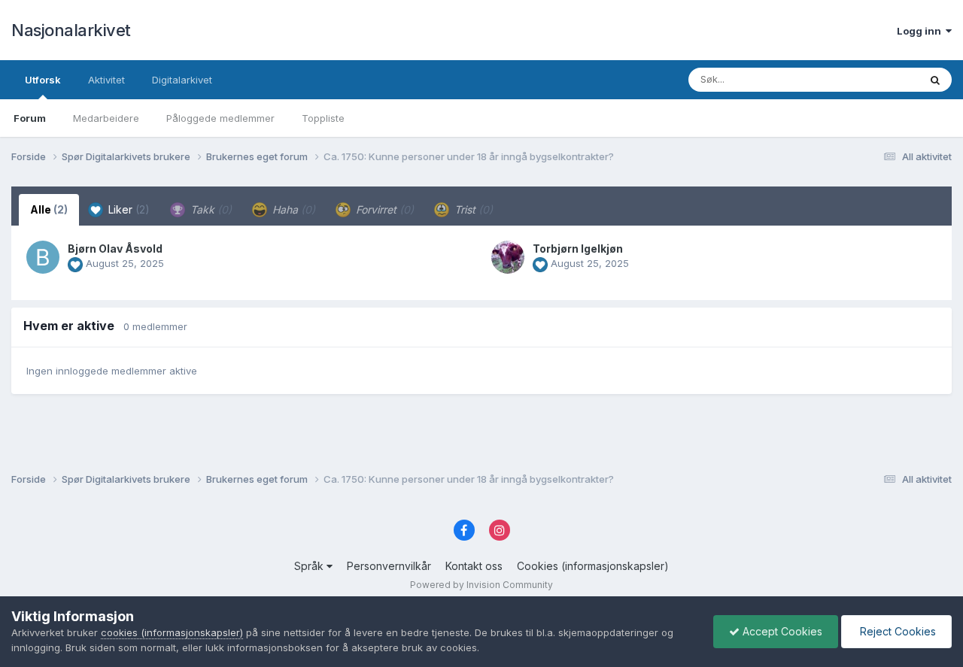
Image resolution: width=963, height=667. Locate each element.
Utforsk (43, 80)
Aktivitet (106, 80)
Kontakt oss (474, 565)
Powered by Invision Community (481, 584)
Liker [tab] (127, 209)
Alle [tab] (49, 209)
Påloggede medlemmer (220, 118)
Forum (30, 118)
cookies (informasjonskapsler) (172, 632)
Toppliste (323, 118)
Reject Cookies (896, 631)
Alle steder (874, 79)
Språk (310, 565)
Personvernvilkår (389, 565)
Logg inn (921, 31)
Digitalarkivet (182, 80)
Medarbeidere (106, 118)
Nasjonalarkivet (71, 30)
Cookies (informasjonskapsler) (593, 565)
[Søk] (935, 80)
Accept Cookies (781, 631)
